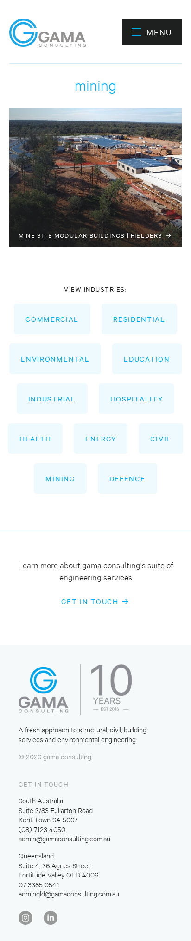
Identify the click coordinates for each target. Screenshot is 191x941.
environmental (55, 358)
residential (139, 319)
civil (161, 438)
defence (127, 478)
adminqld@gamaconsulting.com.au (69, 893)
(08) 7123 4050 (42, 829)
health (35, 438)
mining (60, 478)
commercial (52, 319)
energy (100, 438)
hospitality (136, 398)
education (147, 358)
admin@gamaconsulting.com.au (64, 838)
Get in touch (89, 601)
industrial (52, 398)
